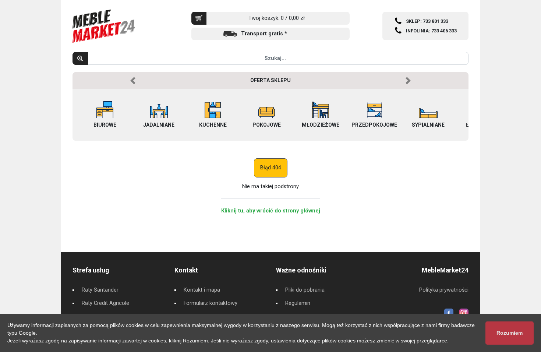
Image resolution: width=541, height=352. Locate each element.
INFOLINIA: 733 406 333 (431, 31)
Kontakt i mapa (202, 290)
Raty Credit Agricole (105, 303)
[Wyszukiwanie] (80, 58)
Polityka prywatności (443, 290)
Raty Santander (100, 290)
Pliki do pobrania (305, 290)
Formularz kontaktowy (210, 303)
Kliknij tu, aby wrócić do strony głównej (270, 211)
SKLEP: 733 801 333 (427, 21)
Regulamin (297, 303)
